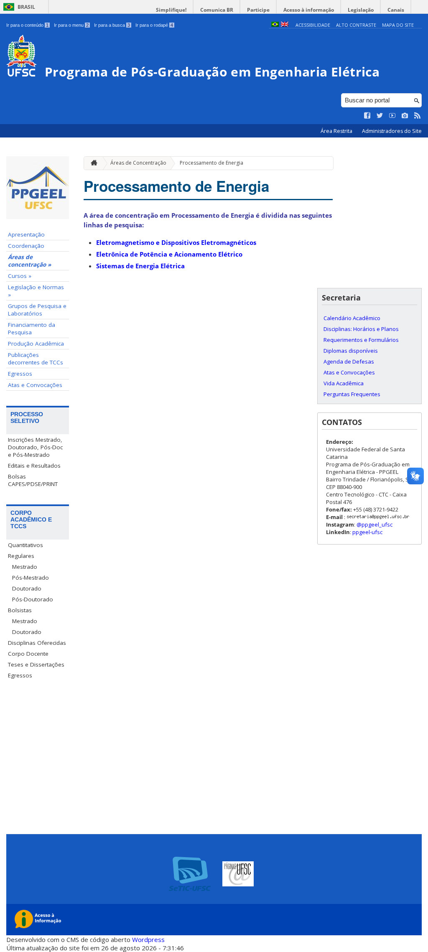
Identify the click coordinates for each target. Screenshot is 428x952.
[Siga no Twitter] (380, 115)
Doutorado (26, 588)
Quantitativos (25, 545)
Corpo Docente (28, 653)
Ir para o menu (71, 25)
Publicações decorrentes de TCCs (35, 358)
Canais (395, 9)
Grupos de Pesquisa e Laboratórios (37, 309)
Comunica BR (216, 9)
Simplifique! (171, 9)
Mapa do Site (398, 25)
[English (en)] (284, 25)
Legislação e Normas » (36, 290)
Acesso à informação (308, 9)
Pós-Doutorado (32, 599)
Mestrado (24, 566)
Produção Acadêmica (36, 343)
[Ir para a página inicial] (92, 163)
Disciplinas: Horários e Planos (361, 329)
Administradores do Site (392, 131)
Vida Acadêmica (344, 383)
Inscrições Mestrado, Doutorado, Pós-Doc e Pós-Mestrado (35, 447)
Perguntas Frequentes (352, 394)
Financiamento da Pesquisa (31, 328)
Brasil (26, 6)
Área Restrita (337, 131)
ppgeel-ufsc (367, 532)
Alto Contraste (356, 25)
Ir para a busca (112, 25)
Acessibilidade (313, 25)
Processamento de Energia (211, 162)
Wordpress (148, 939)
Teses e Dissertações (36, 664)
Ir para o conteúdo (27, 25)
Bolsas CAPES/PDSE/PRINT (33, 480)
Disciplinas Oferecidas (37, 643)
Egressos (20, 373)
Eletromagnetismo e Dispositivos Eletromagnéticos (176, 242)
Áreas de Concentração (138, 162)
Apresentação (26, 234)
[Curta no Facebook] (367, 115)
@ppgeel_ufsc (374, 524)
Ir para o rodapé (154, 25)
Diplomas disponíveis (351, 350)
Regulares (21, 556)
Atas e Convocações (35, 385)
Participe (258, 9)
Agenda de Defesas (349, 361)
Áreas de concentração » (29, 260)
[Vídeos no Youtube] (392, 115)
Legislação (361, 9)
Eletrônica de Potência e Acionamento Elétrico (169, 254)
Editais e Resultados (34, 465)
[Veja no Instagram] (405, 115)
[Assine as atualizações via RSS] (417, 115)
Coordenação (26, 245)
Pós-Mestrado (30, 577)
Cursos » (19, 276)
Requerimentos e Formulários (361, 340)
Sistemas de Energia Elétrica (140, 266)
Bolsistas (20, 610)
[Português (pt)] (275, 25)
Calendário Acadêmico (352, 318)
